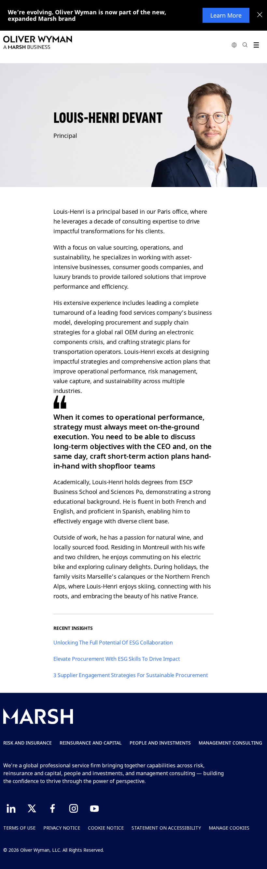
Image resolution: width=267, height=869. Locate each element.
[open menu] (256, 45)
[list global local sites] (234, 45)
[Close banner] (259, 15)
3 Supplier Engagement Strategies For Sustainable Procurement (130, 675)
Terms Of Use (19, 828)
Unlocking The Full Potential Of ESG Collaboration (113, 642)
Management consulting (230, 743)
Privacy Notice (61, 828)
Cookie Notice (106, 828)
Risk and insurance (27, 743)
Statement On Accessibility (166, 828)
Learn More (226, 15)
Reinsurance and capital (91, 743)
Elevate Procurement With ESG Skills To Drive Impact (116, 658)
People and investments (160, 743)
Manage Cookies (229, 828)
